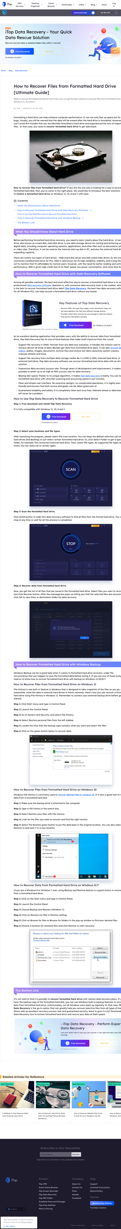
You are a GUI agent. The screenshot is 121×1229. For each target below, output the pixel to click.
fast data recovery (90, 375)
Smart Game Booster (48, 1187)
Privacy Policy (98, 1225)
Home (3, 71)
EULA (113, 1225)
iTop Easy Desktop (47, 1205)
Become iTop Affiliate (102, 1203)
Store (104, 5)
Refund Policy (96, 1191)
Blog (10, 71)
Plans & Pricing (45, 1208)
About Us (76, 1184)
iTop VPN (43, 1184)
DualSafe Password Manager (52, 1201)
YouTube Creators (98, 1208)
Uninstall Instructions (100, 1187)
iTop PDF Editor (46, 1198)
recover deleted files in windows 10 (76, 794)
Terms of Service (78, 1225)
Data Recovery (21, 71)
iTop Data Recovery (47, 1194)
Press (74, 1191)
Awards (75, 1194)
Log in (114, 4)
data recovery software (39, 285)
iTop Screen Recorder (48, 1191)
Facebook (76, 1198)
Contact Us (77, 1187)
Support (93, 1184)
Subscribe (76, 1154)
